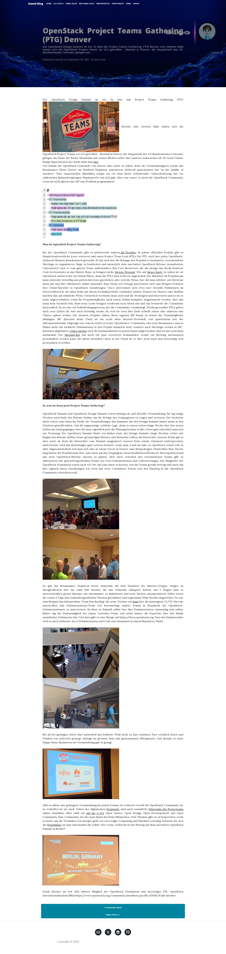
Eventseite (112, 809)
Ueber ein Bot (78, 331)
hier (96, 161)
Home (49, 3)
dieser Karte (155, 272)
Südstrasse (118, 3)
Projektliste (54, 824)
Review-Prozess (124, 272)
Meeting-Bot (72, 334)
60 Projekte (128, 252)
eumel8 (58, 59)
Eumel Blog (35, 3)
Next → (113, 914)
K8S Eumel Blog (86, 3)
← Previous (113, 907)
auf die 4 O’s (95, 813)
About (136, 3)
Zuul (135, 601)
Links (128, 3)
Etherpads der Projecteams (166, 809)
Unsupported (103, 3)
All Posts (59, 3)
